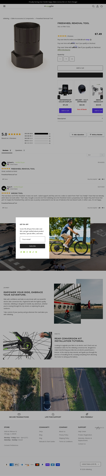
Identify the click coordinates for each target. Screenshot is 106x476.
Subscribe (32, 246)
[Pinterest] (36, 252)
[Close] (87, 220)
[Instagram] (27, 252)
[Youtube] (30, 252)
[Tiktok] (33, 252)
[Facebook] (24, 252)
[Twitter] (21, 252)
